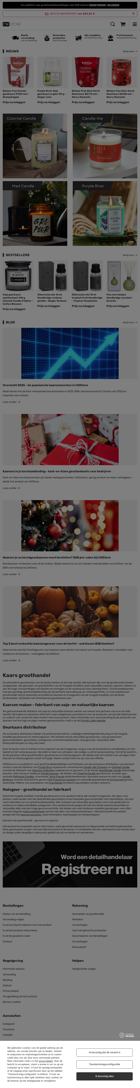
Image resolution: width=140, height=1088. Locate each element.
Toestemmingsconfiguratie (104, 1064)
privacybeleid (46, 1061)
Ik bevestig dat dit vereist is (104, 1052)
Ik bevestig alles (104, 1076)
